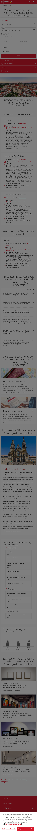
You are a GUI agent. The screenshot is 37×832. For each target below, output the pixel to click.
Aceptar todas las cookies (25, 829)
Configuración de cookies (9, 829)
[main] (18, 822)
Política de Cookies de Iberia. (13, 824)
